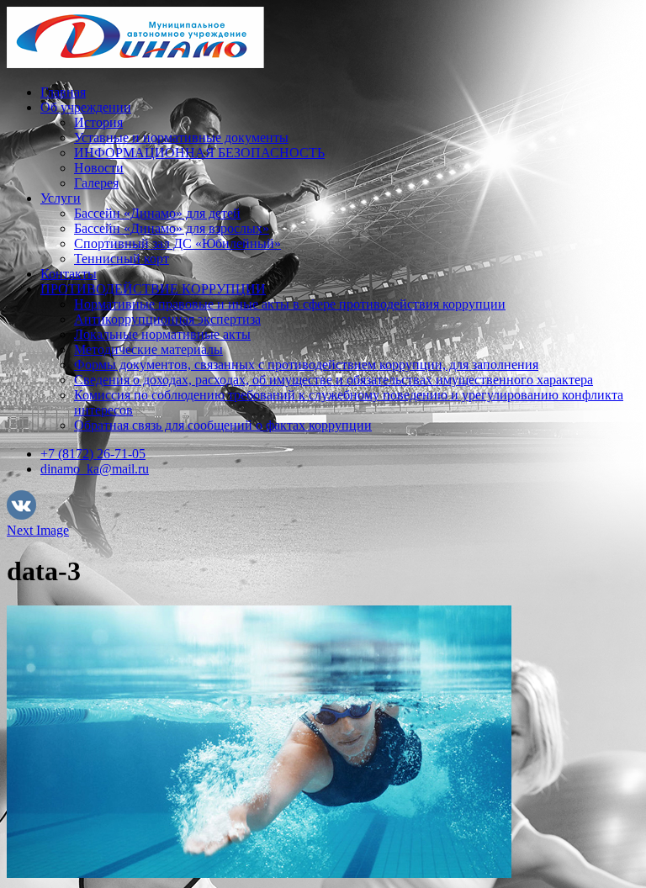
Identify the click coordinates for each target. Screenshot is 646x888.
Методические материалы (148, 349)
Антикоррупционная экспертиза (167, 319)
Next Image (38, 530)
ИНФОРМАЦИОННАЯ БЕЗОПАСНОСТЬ (199, 152)
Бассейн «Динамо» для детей (157, 213)
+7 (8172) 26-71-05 (93, 454)
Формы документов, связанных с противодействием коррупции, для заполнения (306, 364)
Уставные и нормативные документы (181, 137)
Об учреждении (85, 107)
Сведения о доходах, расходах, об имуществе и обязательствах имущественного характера (333, 380)
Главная (63, 92)
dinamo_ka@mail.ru (94, 469)
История (98, 122)
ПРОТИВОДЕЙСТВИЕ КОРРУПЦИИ (153, 289)
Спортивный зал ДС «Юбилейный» (177, 243)
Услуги (60, 198)
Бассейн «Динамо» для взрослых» (171, 228)
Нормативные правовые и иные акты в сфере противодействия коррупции (290, 304)
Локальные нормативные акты (162, 334)
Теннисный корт (121, 258)
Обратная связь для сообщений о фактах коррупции (223, 425)
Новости (99, 168)
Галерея (96, 183)
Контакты (68, 274)
